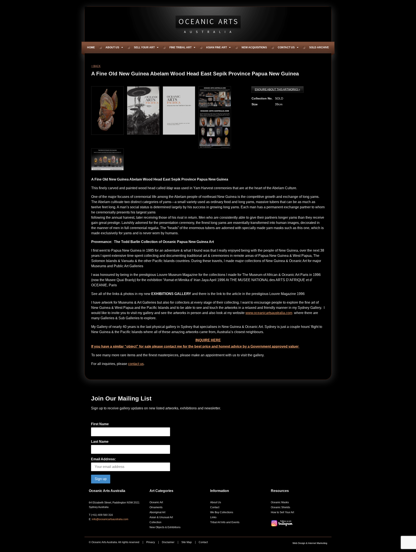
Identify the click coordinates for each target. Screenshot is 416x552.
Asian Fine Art (216, 47)
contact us (136, 364)
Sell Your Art (144, 47)
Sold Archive (319, 47)
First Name (100, 424)
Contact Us (286, 47)
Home (91, 47)
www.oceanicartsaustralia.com (268, 313)
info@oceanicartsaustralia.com (110, 519)
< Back (96, 66)
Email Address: (103, 459)
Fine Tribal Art (180, 47)
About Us (112, 47)
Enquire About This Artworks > (277, 89)
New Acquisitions (254, 47)
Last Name (100, 441)
